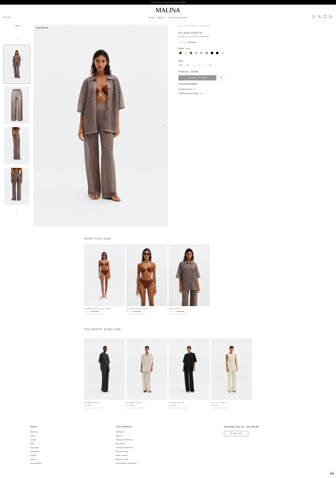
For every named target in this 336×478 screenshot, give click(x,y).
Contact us (120, 432)
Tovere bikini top (137, 309)
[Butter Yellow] (186, 53)
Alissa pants (92, 402)
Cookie (33, 459)
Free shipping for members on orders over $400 (168, 2)
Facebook (34, 447)
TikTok (33, 455)
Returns (119, 436)
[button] (332, 473)
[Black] (212, 53)
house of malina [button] (177, 18)
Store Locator (122, 455)
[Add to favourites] (221, 77)
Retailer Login (122, 459)
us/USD (7, 17)
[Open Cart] (330, 16)
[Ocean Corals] (89, 315)
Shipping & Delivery (125, 440)
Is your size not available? (187, 84)
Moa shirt (175, 309)
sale (180, 26)
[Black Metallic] (217, 53)
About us (34, 432)
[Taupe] (207, 53)
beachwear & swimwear (197, 26)
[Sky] (201, 53)
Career (33, 440)
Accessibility (36, 463)
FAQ (32, 444)
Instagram (34, 451)
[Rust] (85, 315)
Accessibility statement (126, 463)
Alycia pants (219, 402)
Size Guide (120, 444)
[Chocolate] (180, 53)
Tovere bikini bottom (97, 309)
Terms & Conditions (124, 447)
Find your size (183, 71)
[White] (94, 409)
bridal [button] (161, 18)
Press (32, 436)
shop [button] (152, 18)
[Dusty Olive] (191, 53)
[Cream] (222, 53)
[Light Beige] (196, 53)
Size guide (194, 71)
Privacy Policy (122, 451)
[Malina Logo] (168, 10)
